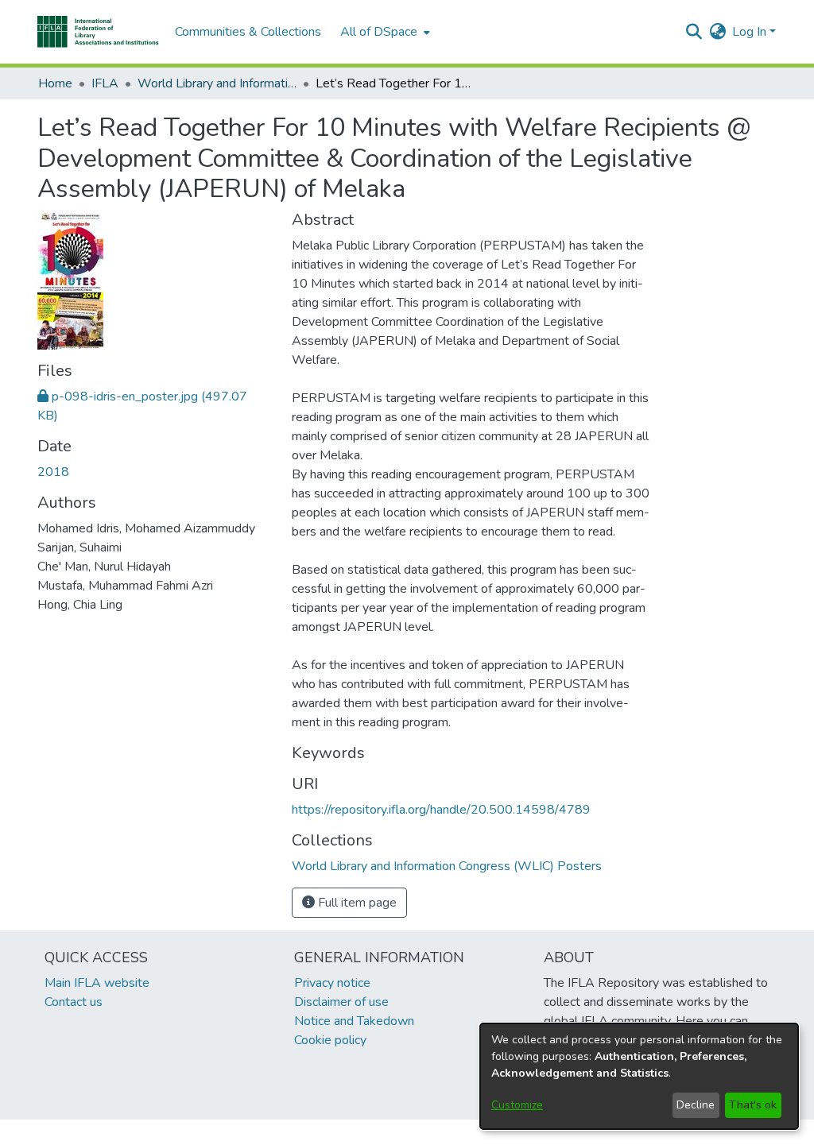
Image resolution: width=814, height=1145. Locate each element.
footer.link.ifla (337, 1132)
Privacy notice (332, 983)
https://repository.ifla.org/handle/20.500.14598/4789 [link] (441, 809)
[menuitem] (383, 32)
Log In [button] (750, 32)
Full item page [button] (356, 902)
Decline (695, 1104)
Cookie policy (330, 1040)
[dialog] (639, 1076)
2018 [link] (53, 472)
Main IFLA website (97, 983)
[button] (98, 32)
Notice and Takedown (354, 1021)
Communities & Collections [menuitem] (248, 32)
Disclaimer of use (341, 1002)
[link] (447, 866)
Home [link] (55, 83)
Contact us (74, 1002)
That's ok (753, 1104)
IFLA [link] (104, 83)
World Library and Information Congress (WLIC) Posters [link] (217, 83)
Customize (517, 1104)
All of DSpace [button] (378, 32)
